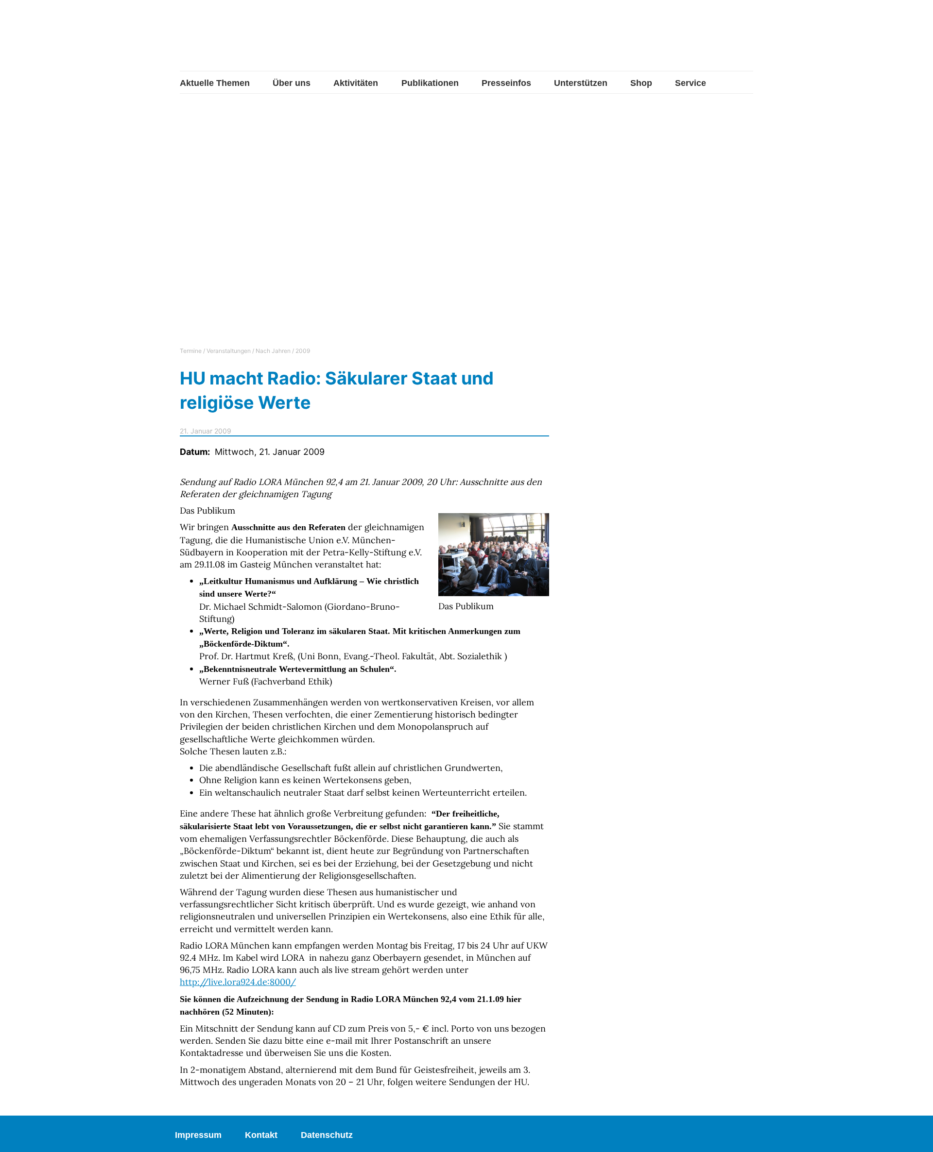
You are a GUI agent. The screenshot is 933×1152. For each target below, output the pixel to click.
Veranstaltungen (229, 350)
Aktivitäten (355, 83)
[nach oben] (916, 1135)
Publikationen (430, 83)
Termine (191, 350)
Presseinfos (506, 83)
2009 (302, 350)
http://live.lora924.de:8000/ (238, 981)
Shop (641, 83)
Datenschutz (327, 1135)
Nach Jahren (273, 350)
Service (690, 83)
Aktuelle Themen (215, 83)
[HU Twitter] (684, 41)
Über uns (292, 83)
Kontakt (261, 1135)
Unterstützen (580, 83)
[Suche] (746, 40)
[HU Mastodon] (715, 40)
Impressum (198, 1135)
